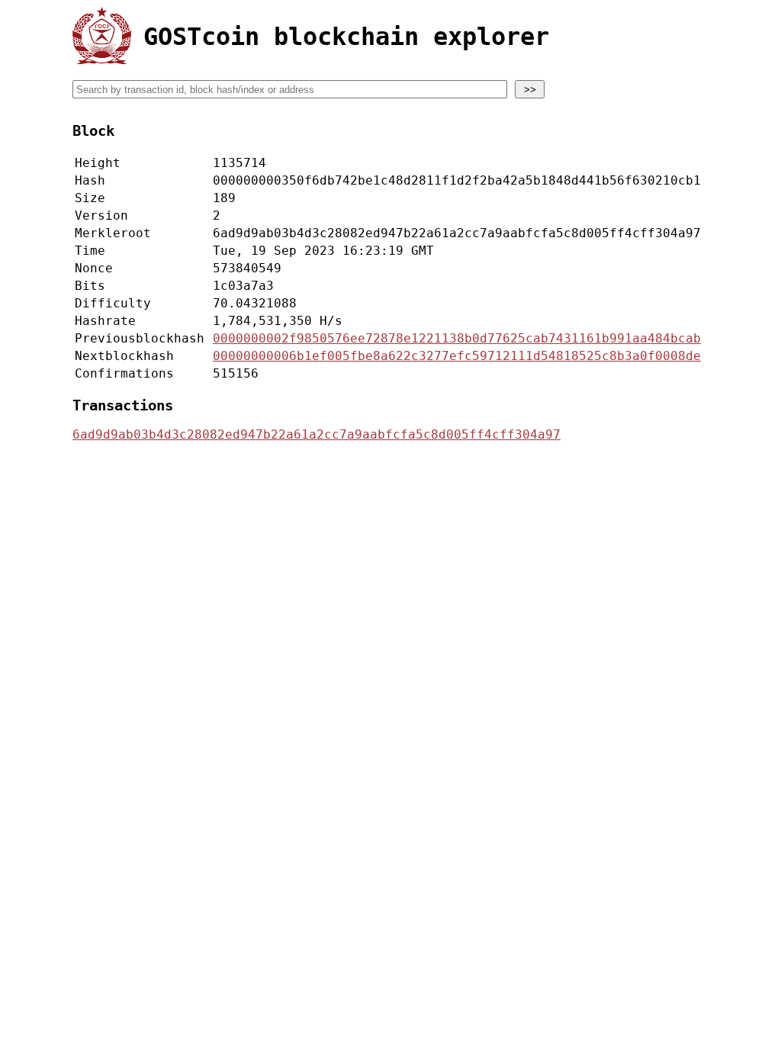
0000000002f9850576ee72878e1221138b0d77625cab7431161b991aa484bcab (457, 338)
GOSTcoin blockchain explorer (346, 36)
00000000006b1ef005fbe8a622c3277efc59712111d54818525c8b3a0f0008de (457, 356)
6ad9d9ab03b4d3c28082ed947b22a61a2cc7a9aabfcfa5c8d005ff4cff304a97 (316, 434)
